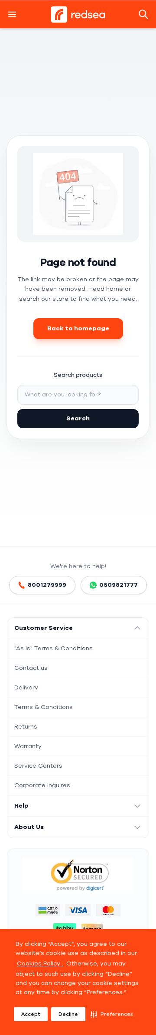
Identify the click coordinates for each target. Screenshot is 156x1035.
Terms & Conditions (43, 707)
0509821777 (118, 585)
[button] (112, 1014)
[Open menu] (12, 14)
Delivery (26, 687)
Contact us (31, 668)
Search (78, 418)
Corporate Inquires (42, 785)
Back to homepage (78, 328)
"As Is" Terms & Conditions (53, 648)
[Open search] (144, 14)
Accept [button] (30, 1014)
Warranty (28, 746)
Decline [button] (68, 1014)
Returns (25, 726)
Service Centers (38, 766)
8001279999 (47, 585)
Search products (78, 375)
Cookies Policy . (40, 963)
